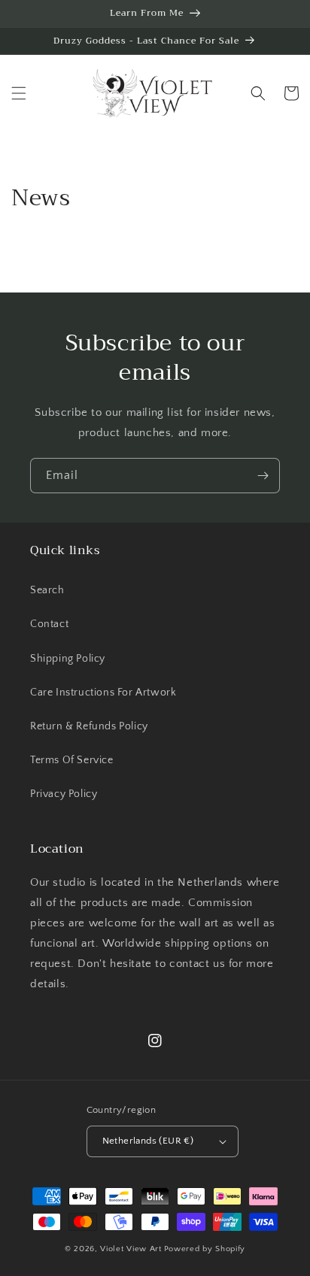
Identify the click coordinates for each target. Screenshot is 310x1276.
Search (47, 590)
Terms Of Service (72, 760)
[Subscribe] (262, 475)
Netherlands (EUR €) (148, 1140)
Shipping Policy (67, 659)
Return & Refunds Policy (89, 726)
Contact (49, 624)
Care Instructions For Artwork (103, 692)
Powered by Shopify (205, 1248)
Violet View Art (131, 1248)
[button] (18, 93)
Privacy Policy (63, 794)
